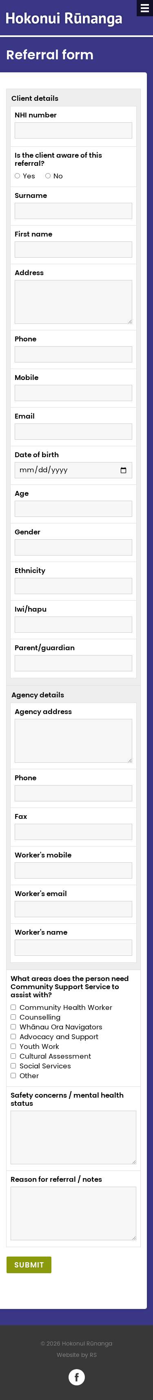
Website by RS (77, 1355)
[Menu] (145, 8)
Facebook (77, 1377)
